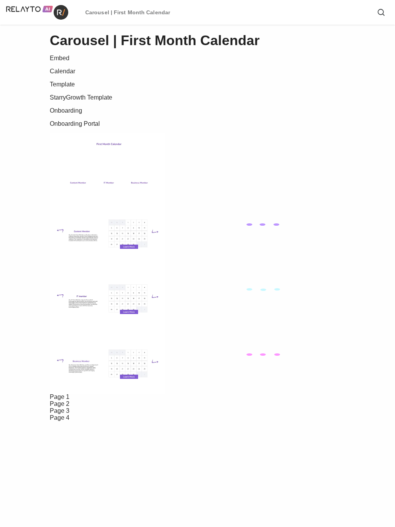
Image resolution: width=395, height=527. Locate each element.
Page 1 (59, 397)
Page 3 (59, 410)
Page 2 (59, 403)
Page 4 (59, 417)
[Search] (381, 12)
